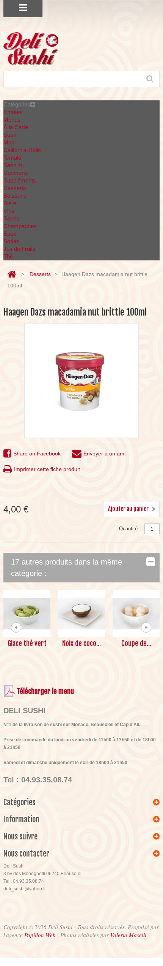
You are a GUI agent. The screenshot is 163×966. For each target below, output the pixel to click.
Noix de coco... (81, 643)
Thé (8, 256)
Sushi (10, 135)
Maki (9, 142)
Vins (8, 211)
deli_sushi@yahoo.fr (24, 888)
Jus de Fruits (19, 249)
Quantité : (130, 528)
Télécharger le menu (45, 691)
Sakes (11, 218)
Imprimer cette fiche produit (47, 469)
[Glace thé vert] (26, 613)
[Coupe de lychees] (136, 613)
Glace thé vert (27, 643)
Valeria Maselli (128, 935)
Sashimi (13, 165)
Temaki (12, 157)
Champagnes (20, 226)
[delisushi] (30, 48)
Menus (11, 119)
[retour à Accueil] (11, 274)
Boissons (15, 195)
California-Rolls (22, 150)
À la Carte (15, 127)
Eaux (9, 233)
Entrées (13, 112)
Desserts (14, 188)
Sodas (11, 241)
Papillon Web (40, 935)
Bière (9, 203)
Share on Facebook (37, 453)
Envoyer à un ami (104, 453)
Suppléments (19, 180)
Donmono (15, 173)
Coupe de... (136, 643)
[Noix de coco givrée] (81, 613)
